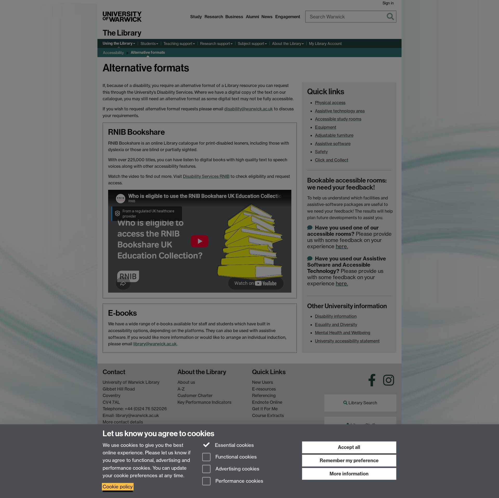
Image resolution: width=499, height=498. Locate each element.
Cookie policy (118, 487)
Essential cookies (234, 445)
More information (349, 474)
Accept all (349, 447)
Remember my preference (349, 460)
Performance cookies (238, 481)
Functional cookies (235, 457)
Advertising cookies (236, 469)
